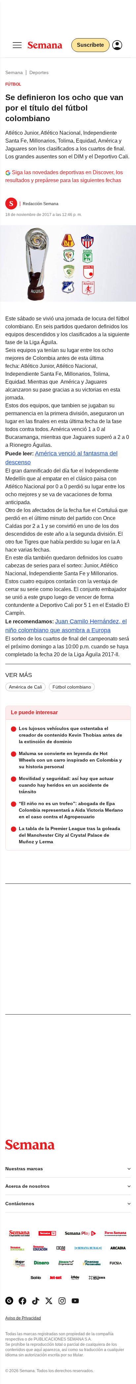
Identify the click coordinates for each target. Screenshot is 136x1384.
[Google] (9, 1301)
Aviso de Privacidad (30, 1318)
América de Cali (25, 687)
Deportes (39, 72)
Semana (14, 72)
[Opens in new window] (22, 1301)
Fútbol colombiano (71, 687)
